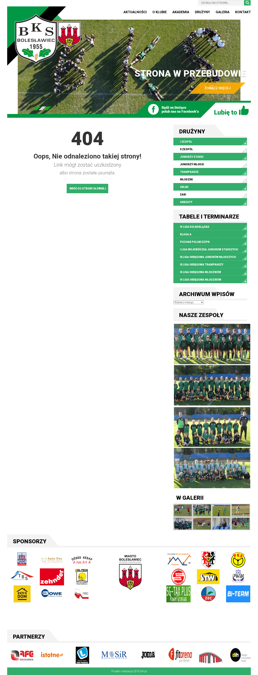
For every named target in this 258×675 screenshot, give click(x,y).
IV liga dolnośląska (194, 226)
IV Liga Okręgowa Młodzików (200, 279)
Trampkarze (189, 171)
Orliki (184, 187)
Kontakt (243, 12)
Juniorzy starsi (191, 156)
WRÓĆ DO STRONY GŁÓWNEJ (88, 188)
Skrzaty (186, 202)
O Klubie (159, 12)
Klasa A (185, 234)
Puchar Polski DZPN (194, 241)
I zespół (186, 141)
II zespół (186, 149)
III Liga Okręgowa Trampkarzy (201, 264)
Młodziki (186, 179)
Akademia (180, 12)
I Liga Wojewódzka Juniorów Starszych (209, 249)
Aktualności (135, 12)
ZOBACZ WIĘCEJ (217, 88)
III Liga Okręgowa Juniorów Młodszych (208, 257)
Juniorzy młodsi (192, 164)
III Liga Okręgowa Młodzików (200, 272)
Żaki (183, 194)
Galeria (222, 12)
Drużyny (202, 12)
